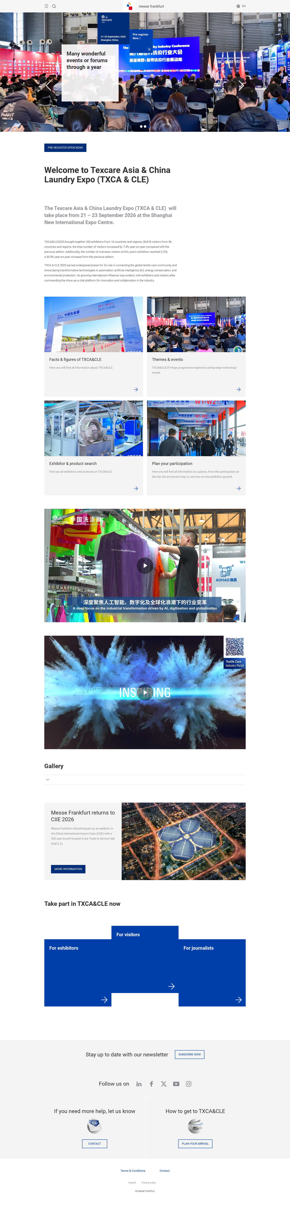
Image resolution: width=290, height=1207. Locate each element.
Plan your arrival (195, 1143)
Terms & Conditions (133, 1170)
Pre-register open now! (65, 147)
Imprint (132, 1182)
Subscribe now (190, 1054)
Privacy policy (149, 1182)
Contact (94, 1143)
